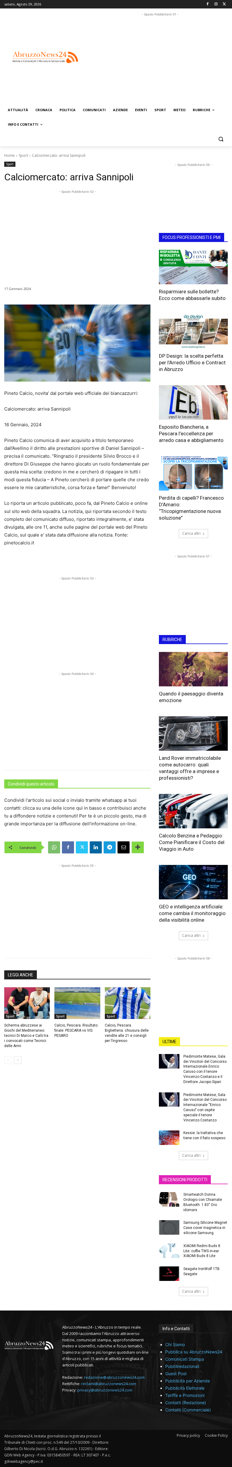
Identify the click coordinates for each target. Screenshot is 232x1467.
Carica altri (191, 533)
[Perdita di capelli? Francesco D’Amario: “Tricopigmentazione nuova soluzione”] (193, 473)
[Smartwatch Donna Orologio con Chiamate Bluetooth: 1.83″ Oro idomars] (169, 1199)
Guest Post (176, 1373)
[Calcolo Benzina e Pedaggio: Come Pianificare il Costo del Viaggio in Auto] (193, 811)
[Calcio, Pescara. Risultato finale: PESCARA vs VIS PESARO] (77, 1003)
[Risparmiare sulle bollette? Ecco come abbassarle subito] (193, 267)
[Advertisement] (162, 60)
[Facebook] (207, 4)
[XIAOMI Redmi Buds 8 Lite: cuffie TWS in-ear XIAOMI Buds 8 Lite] (169, 1250)
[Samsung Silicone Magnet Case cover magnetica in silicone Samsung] (169, 1227)
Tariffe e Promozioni (185, 1395)
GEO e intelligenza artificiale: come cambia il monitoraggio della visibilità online (192, 913)
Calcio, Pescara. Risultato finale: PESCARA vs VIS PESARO (76, 1030)
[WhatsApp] (54, 847)
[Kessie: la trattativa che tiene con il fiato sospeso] (169, 1137)
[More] (137, 847)
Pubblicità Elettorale (185, 1388)
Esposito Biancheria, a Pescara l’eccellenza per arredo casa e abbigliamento (191, 433)
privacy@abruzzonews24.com (104, 1390)
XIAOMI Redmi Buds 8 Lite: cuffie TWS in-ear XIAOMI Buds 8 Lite (201, 1251)
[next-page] (17, 1060)
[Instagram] (215, 4)
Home (9, 155)
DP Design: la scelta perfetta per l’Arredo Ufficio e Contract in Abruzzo (192, 362)
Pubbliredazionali (182, 1366)
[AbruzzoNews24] (45, 58)
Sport (23, 155)
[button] (221, 139)
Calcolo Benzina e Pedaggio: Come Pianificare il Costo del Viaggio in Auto (191, 842)
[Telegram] (110, 847)
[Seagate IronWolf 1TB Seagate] (169, 1273)
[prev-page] (8, 1060)
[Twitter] (224, 4)
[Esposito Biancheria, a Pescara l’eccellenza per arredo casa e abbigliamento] (193, 402)
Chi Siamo (175, 1344)
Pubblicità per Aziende (187, 1380)
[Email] (124, 847)
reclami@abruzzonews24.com (108, 1383)
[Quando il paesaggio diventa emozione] (193, 669)
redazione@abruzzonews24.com (114, 1377)
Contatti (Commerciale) (188, 1409)
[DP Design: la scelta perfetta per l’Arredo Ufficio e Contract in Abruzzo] (193, 331)
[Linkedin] (96, 847)
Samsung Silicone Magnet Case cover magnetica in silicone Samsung (205, 1227)
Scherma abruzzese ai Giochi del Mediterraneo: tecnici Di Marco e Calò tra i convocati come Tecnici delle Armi (26, 1035)
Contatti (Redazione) (185, 1402)
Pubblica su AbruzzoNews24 (193, 1351)
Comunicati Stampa (184, 1359)
